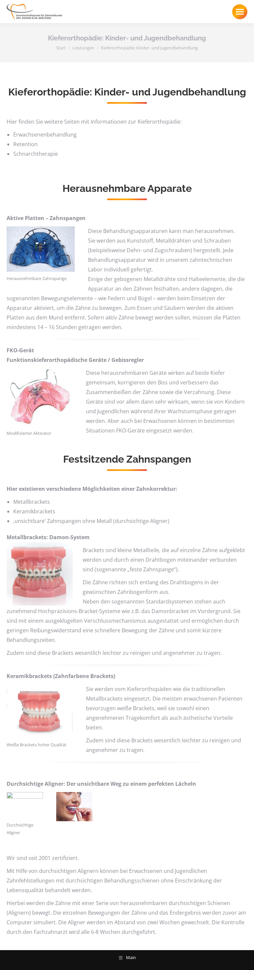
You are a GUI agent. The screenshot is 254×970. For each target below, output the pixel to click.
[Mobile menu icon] (239, 11)
